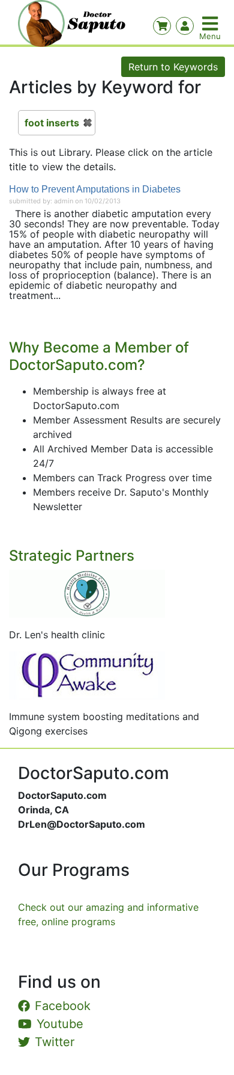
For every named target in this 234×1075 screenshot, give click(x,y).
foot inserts (52, 123)
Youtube (60, 1024)
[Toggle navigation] (211, 23)
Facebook (63, 1006)
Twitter (54, 1042)
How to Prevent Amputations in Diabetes (95, 189)
